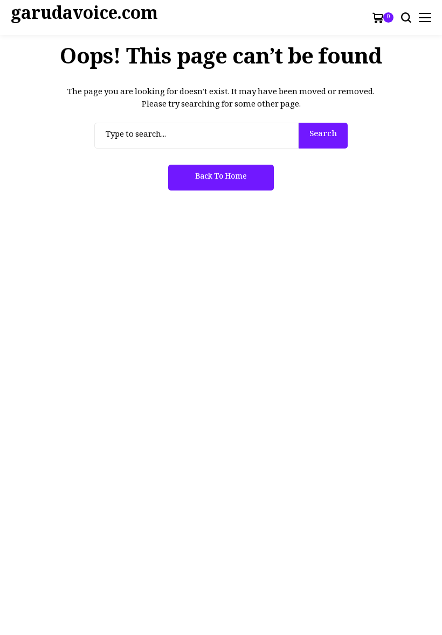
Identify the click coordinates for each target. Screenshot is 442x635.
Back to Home (221, 178)
